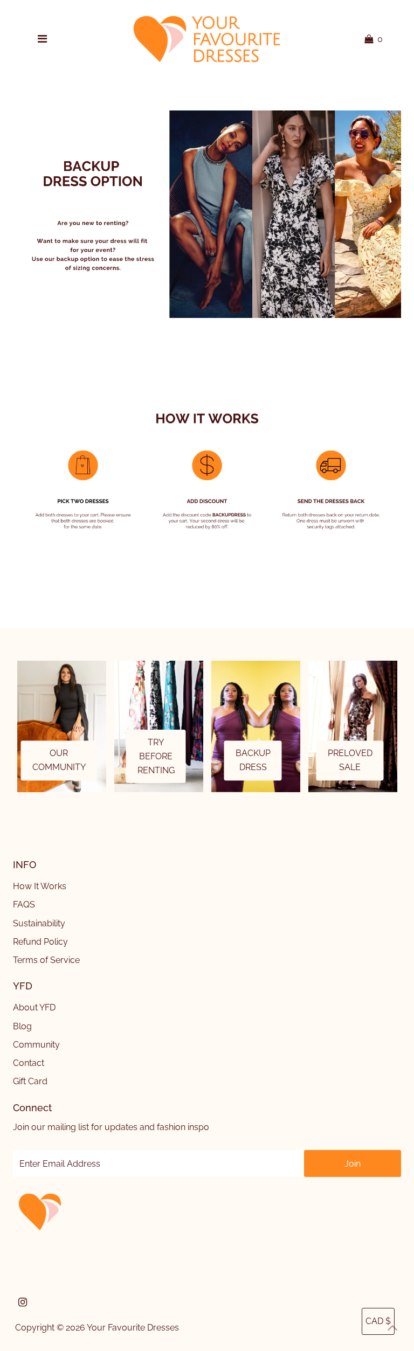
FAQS (24, 904)
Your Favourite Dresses (133, 1327)
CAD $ (378, 1321)
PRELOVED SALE (350, 761)
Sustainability (39, 923)
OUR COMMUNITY (59, 761)
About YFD (34, 1007)
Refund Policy (40, 942)
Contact (28, 1063)
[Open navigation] (42, 39)
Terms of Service (46, 960)
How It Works (39, 886)
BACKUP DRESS (253, 761)
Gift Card (30, 1081)
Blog (22, 1026)
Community (36, 1045)
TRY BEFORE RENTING (156, 756)
